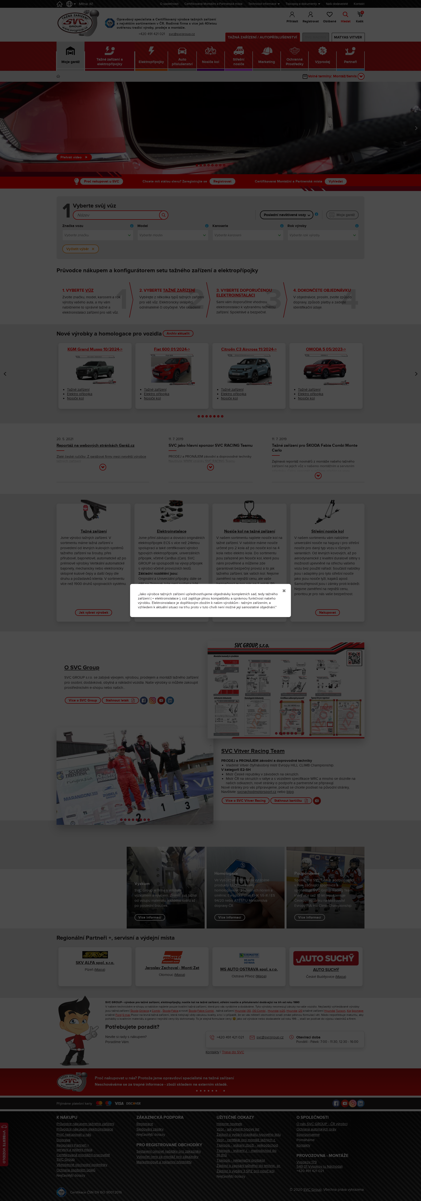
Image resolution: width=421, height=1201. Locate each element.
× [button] (284, 591)
